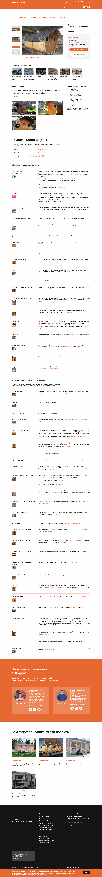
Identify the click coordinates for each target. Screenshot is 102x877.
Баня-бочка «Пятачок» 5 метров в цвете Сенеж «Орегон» (53, 78)
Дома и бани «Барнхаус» (46, 829)
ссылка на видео (52, 326)
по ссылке (73, 607)
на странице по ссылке (82, 596)
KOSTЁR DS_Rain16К (83, 430)
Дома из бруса (43, 832)
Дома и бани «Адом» (45, 827)
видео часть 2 (77, 523)
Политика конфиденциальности (28, 867)
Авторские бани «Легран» (46, 834)
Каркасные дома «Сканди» (47, 840)
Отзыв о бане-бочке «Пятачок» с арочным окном (17, 78)
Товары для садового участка (48, 845)
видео (80, 346)
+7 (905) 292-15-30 (75, 702)
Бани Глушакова (18, 2)
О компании (55, 7)
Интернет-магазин (67, 7)
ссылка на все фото (82, 419)
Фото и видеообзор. (56, 289)
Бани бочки (42, 819)
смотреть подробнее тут (67, 346)
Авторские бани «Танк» (46, 825)
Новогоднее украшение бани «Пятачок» (39, 78)
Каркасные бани (44, 838)
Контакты (78, 7)
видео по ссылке (66, 446)
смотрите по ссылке (59, 514)
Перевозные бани (44, 821)
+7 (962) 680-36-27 (34, 703)
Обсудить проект (79, 49)
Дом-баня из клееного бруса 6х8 (49, 764)
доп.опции (83, 108)
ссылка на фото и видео (45, 553)
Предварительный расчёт (78, 54)
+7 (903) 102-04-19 (80, 2)
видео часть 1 (68, 523)
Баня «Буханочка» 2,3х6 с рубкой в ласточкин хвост (23, 764)
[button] (16, 47)
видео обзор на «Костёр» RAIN (77, 436)
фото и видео (75, 562)
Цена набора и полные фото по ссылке (55, 587)
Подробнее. (80, 225)
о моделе (60, 480)
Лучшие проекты (36, 7)
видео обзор (67, 444)
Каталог (14, 7)
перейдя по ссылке (70, 312)
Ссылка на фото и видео (76, 540)
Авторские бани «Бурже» (46, 823)
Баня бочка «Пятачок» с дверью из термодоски (77, 78)
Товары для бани (44, 842)
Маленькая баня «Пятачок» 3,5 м (64, 77)
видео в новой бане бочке (56, 393)
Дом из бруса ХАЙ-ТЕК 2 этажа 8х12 (23, 796)
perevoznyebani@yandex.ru (36, 705)
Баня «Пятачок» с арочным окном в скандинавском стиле (29, 78)
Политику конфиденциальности (39, 874)
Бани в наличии (23, 7)
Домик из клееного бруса (74, 764)
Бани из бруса (43, 836)
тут (73, 393)
